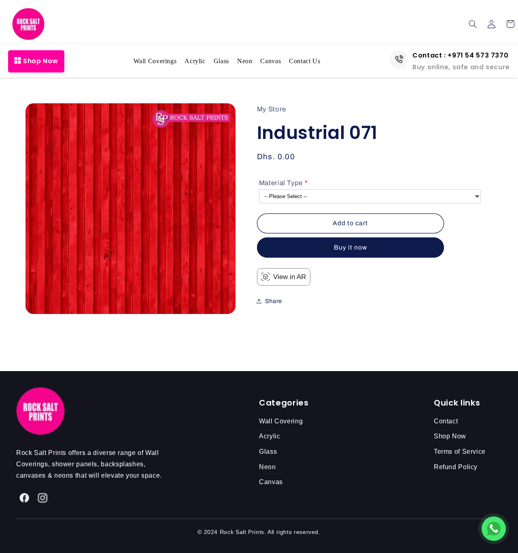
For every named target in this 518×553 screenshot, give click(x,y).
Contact (446, 421)
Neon (245, 61)
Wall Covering (281, 421)
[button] (473, 24)
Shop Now (40, 61)
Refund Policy (456, 466)
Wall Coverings (155, 61)
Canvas (270, 61)
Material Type (281, 183)
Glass (221, 61)
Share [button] (273, 301)
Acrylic (195, 61)
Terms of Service (460, 451)
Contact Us (304, 61)
